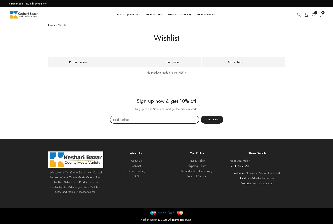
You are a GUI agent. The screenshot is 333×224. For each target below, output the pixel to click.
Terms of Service (197, 176)
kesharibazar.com (263, 183)
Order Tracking (136, 171)
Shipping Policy (197, 166)
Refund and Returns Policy (196, 171)
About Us (136, 161)
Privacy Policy (197, 161)
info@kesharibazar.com (261, 178)
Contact (136, 166)
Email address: (154, 120)
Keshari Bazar (149, 220)
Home (51, 25)
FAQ (136, 176)
